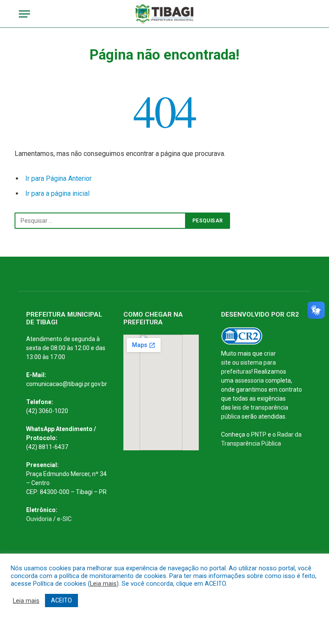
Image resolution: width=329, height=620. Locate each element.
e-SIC (64, 518)
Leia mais (103, 583)
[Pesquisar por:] (100, 221)
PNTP (258, 434)
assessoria (249, 380)
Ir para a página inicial (57, 193)
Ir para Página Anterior (58, 178)
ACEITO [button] (61, 600)
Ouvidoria (39, 518)
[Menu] (24, 14)
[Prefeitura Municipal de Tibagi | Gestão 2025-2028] (164, 14)
